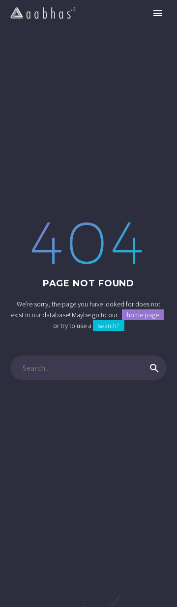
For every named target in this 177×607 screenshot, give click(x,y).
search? (108, 325)
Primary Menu (158, 13)
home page (143, 314)
